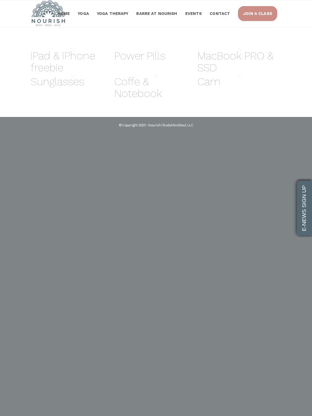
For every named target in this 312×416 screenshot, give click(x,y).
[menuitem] (64, 13)
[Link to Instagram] (276, 131)
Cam (209, 81)
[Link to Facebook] (267, 131)
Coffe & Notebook (138, 87)
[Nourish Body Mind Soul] (48, 13)
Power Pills (139, 55)
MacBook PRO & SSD (235, 61)
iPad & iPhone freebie (63, 61)
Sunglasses (57, 81)
